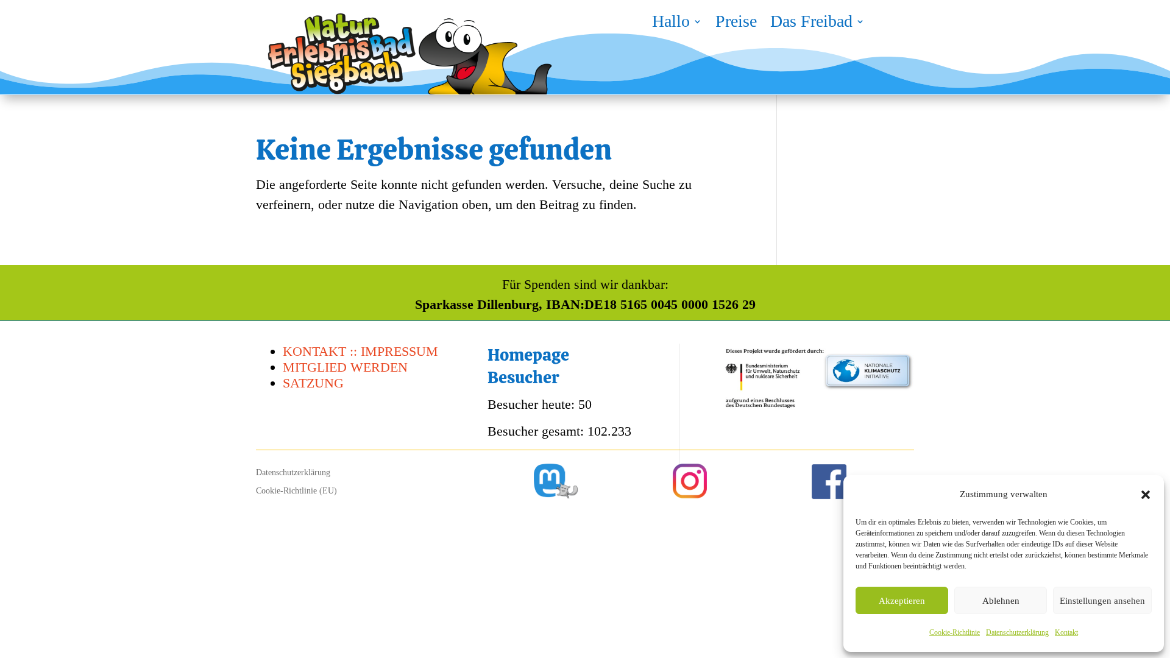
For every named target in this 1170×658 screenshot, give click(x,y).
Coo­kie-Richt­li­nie (954, 632)
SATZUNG (313, 383)
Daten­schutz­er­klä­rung (1017, 632)
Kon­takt (1066, 632)
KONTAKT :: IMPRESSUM (360, 351)
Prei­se (736, 23)
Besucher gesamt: (537, 431)
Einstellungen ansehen (1102, 601)
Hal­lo (671, 23)
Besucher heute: (533, 404)
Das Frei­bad (811, 23)
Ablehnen (1000, 601)
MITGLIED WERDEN (345, 367)
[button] (1146, 495)
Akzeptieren (902, 601)
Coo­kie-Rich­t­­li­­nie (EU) (296, 491)
